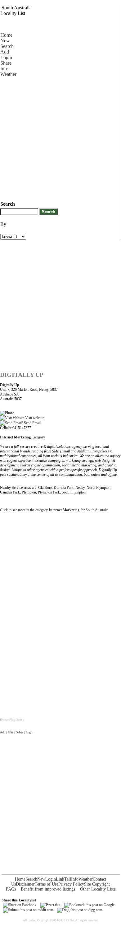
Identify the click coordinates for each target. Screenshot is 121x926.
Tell (67, 879)
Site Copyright (97, 884)
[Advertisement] (60, 138)
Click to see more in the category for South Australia (54, 510)
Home (6, 35)
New (5, 40)
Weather (8, 74)
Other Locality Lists (97, 889)
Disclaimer (25, 884)
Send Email (32, 423)
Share (5, 63)
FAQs (11, 889)
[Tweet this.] (51, 905)
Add (4, 51)
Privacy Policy (71, 884)
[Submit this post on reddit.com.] (29, 910)
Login (6, 57)
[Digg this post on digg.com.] (80, 910)
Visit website (34, 418)
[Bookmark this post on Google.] (90, 905)
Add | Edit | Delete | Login (16, 732)
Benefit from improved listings (48, 889)
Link (60, 879)
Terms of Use (46, 884)
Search (7, 46)
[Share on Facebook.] (20, 905)
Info (4, 68)
